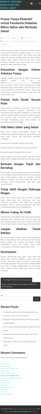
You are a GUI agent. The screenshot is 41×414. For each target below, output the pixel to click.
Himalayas (7, 411)
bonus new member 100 (9, 369)
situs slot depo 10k (7, 373)
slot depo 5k (5, 366)
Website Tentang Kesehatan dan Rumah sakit (11, 4)
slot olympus (5, 371)
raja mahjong (35, 53)
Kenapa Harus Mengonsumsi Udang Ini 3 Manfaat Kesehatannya (19, 285)
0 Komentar (26, 38)
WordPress (34, 411)
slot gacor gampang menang (11, 378)
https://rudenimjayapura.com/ (19, 83)
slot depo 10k (5, 383)
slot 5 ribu (4, 385)
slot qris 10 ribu (6, 380)
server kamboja (6, 394)
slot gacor (4, 390)
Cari (2, 295)
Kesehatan (6, 41)
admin (16, 38)
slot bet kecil (5, 364)
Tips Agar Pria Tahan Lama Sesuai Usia (16, 280)
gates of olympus (7, 387)
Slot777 (3, 392)
